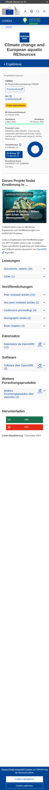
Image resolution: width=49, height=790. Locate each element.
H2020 (9, 27)
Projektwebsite (14, 90)
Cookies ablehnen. (24, 786)
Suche (38, 11)
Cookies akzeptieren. (24, 779)
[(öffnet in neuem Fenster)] (11, 10)
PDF (26, 427)
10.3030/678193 (12, 99)
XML (26, 420)
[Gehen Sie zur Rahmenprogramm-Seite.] (24, 37)
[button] (31, 11)
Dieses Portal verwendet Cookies (17, 769)
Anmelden (25, 11)
